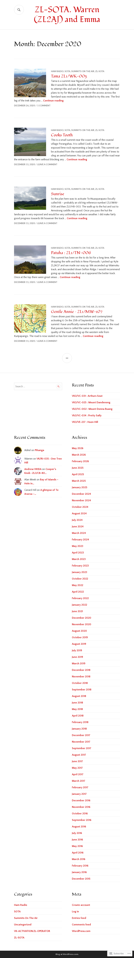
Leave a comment (47, 164)
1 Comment (43, 105)
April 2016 (78, 852)
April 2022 (78, 591)
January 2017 (79, 793)
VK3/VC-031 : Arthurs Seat (87, 395)
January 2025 (79, 487)
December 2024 (81, 493)
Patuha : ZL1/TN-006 (71, 253)
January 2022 (79, 604)
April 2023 (78, 552)
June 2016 (77, 839)
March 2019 (78, 663)
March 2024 (79, 533)
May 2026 (77, 448)
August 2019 (79, 643)
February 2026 (80, 461)
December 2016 (81, 800)
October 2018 (80, 683)
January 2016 (79, 872)
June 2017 (77, 761)
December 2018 (81, 670)
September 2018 (81, 689)
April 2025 (78, 474)
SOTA (67, 71)
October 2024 (80, 506)
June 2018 (77, 702)
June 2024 (78, 526)
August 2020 (79, 630)
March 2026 (79, 454)
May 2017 (77, 767)
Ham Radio (57, 71)
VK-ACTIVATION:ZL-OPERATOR (32, 931)
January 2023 (79, 572)
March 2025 (79, 480)
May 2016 (77, 846)
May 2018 (77, 709)
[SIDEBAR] (67, 358)
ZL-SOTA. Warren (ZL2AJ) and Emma (67, 14)
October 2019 (80, 637)
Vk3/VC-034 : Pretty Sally (86, 415)
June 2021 (77, 611)
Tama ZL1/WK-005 (69, 76)
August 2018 (79, 696)
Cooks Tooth (62, 135)
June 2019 (77, 657)
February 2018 (80, 722)
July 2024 (77, 520)
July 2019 (77, 650)
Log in (75, 911)
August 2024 (79, 513)
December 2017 (81, 735)
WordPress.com (81, 931)
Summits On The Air (82, 71)
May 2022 (77, 585)
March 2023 (79, 559)
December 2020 (81, 617)
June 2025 (78, 467)
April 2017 (77, 774)
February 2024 (80, 539)
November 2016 (81, 807)
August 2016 (79, 826)
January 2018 (79, 728)
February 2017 (80, 787)
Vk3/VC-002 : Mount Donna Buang (92, 408)
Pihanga (39, 450)
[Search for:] (38, 386)
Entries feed (79, 918)
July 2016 (77, 833)
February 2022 (80, 598)
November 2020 (81, 624)
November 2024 (81, 500)
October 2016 (80, 813)
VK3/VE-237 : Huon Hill (85, 422)
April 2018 (78, 715)
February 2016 (80, 865)
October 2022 (80, 578)
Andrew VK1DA (33, 469)
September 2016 (81, 820)
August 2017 (79, 754)
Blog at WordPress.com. (67, 954)
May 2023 (77, 546)
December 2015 (81, 878)
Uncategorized (22, 924)
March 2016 (78, 859)
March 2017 (78, 780)
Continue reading (53, 100)
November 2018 (81, 676)
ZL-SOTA (99, 71)
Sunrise (57, 194)
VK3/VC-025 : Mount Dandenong (91, 402)
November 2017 (81, 741)
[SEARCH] (19, 10)
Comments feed (81, 924)
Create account (81, 905)
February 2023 (80, 565)
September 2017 (81, 748)
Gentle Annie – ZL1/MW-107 (76, 311)
